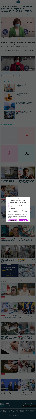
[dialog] (18, 209)
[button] (18, 208)
